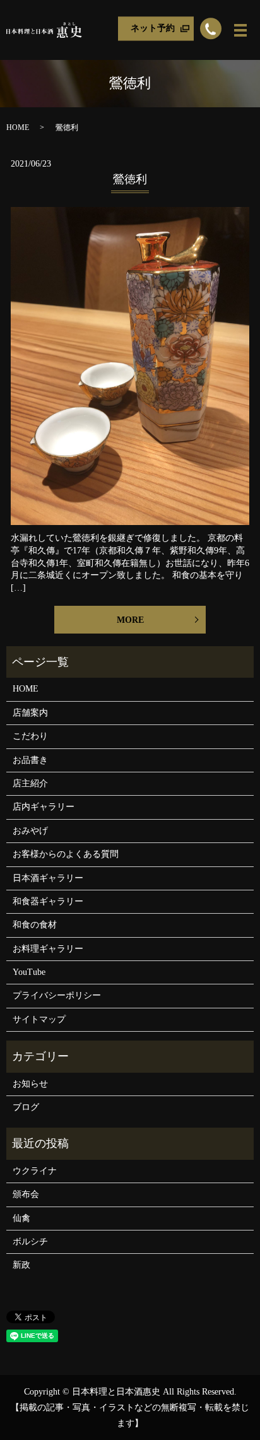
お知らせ (30, 1084)
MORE (130, 620)
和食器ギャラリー (48, 901)
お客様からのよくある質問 (66, 854)
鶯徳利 (130, 179)
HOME (17, 127)
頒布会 (26, 1194)
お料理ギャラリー (48, 948)
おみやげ (30, 830)
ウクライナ (35, 1171)
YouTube (29, 972)
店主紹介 (30, 783)
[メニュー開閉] (240, 30)
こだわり (30, 736)
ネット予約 (153, 28)
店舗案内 (30, 712)
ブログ (26, 1107)
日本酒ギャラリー (48, 878)
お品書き (30, 760)
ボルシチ (30, 1241)
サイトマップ (39, 1019)
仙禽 (21, 1218)
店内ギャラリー (43, 806)
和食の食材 (35, 925)
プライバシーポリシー (57, 995)
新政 (21, 1265)
